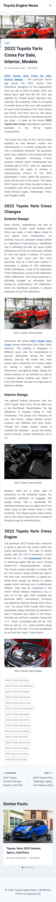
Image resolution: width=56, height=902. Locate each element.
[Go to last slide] (7, 837)
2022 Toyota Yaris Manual (18, 725)
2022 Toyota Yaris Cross (17, 680)
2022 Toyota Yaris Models (17, 731)
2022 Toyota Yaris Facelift (18, 697)
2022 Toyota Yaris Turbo (17, 754)
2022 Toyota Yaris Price (17, 737)
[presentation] (28, 826)
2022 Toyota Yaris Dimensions (19, 686)
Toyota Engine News (16, 68)
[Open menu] (50, 5)
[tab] (22, 867)
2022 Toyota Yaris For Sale (18, 703)
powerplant (35, 558)
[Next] (48, 837)
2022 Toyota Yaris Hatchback (19, 708)
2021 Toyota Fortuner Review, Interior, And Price (13, 779)
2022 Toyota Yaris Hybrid (17, 714)
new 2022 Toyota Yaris (16, 759)
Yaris (7, 43)
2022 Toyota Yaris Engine (17, 691)
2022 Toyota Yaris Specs (17, 748)
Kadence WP (34, 893)
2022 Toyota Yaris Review (18, 742)
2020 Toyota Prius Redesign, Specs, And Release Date (43, 779)
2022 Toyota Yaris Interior (17, 720)
